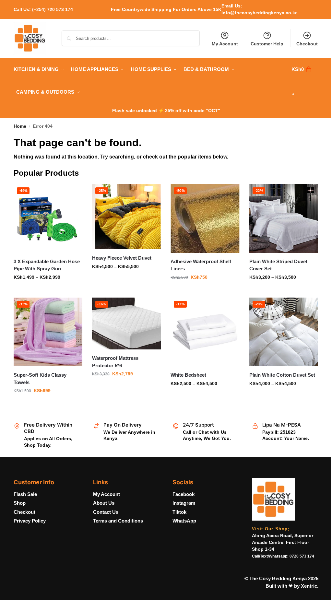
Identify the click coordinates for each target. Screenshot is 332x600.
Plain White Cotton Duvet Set (282, 375)
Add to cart (48, 404)
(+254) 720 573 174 (52, 9)
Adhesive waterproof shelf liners (201, 265)
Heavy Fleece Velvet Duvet (121, 258)
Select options (48, 291)
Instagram (183, 503)
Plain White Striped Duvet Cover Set (278, 265)
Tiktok (179, 512)
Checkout (307, 43)
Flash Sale (25, 494)
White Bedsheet (188, 375)
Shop (20, 503)
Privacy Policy (30, 521)
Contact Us (105, 512)
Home (20, 126)
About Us (103, 503)
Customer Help (267, 43)
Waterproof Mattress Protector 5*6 (115, 361)
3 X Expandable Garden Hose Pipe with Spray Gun (47, 265)
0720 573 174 (302, 556)
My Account (225, 43)
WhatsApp (184, 521)
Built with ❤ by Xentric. (292, 586)
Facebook (183, 494)
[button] (304, 80)
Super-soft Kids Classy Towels (40, 378)
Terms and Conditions (118, 521)
